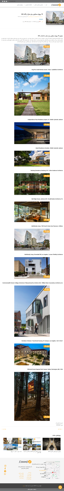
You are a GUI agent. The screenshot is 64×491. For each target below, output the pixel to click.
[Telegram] (5, 471)
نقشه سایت (29, 475)
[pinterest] (6, 1)
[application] (45, 5)
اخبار (40, 16)
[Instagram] (4, 1)
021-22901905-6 (42, 470)
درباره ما (29, 472)
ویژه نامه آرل (29, 477)
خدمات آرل (22, 478)
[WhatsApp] (4, 474)
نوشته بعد (3, 429)
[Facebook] (5, 468)
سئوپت (24, 485)
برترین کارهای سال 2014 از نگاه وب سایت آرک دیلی (32, 452)
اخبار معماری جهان (36, 16)
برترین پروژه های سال (31, 16)
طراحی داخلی (21, 473)
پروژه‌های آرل (29, 479)
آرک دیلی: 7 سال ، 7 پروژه (16, 451)
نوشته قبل (60, 429)
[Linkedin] (2, 1)
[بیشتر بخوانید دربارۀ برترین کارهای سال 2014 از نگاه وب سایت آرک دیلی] (32, 444)
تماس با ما (29, 474)
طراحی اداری (21, 476)
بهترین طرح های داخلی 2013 (54, 451)
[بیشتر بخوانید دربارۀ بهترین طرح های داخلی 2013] (52, 444)
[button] (61, 1)
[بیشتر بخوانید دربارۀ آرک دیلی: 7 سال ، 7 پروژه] (12, 444)
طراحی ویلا (22, 475)
